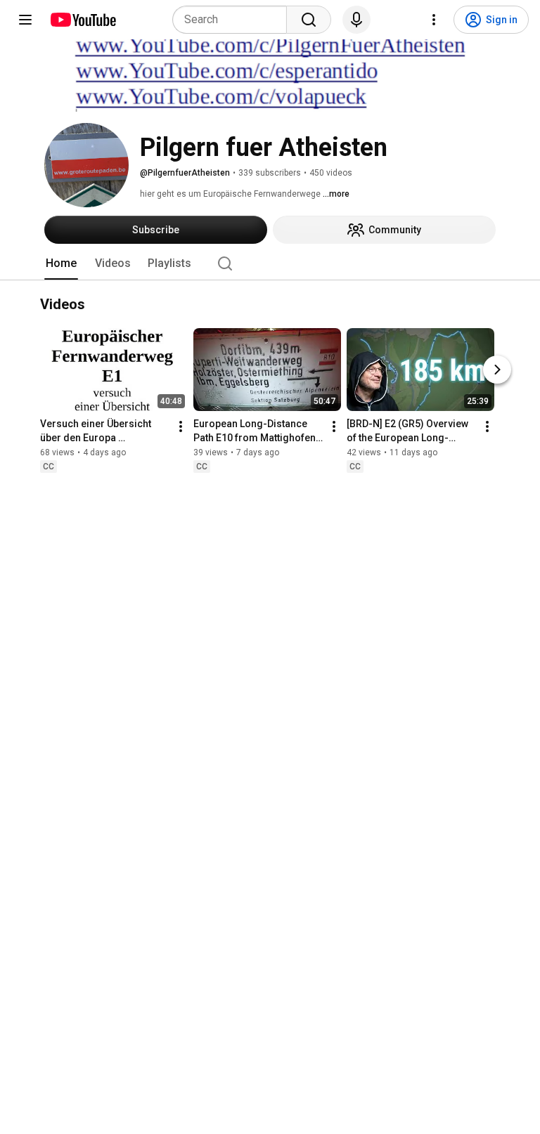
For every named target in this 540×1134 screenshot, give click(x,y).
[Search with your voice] (356, 20)
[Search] (308, 20)
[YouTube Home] (82, 19)
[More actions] (181, 427)
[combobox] (233, 19)
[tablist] (270, 263)
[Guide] (25, 19)
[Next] (497, 370)
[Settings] (433, 19)
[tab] (61, 263)
